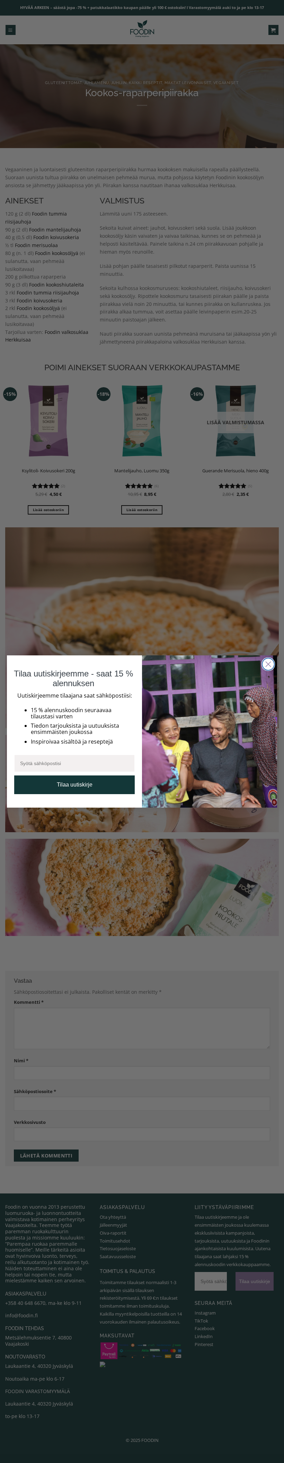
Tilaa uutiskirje (74, 785)
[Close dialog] (268, 664)
